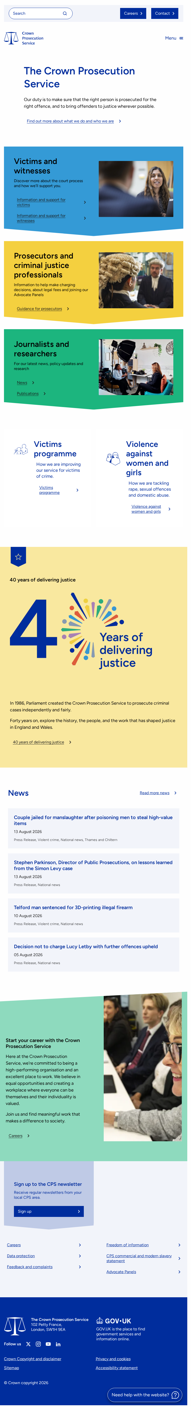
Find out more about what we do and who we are (70, 121)
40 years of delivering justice (38, 742)
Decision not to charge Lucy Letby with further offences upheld (86, 946)
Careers (15, 1135)
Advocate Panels (121, 1271)
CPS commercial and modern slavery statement (139, 1258)
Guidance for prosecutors (39, 308)
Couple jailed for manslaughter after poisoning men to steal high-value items (93, 820)
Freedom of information (127, 1245)
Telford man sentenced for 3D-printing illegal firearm (73, 907)
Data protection (21, 1255)
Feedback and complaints (29, 1266)
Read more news (154, 792)
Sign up (24, 1211)
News (22, 382)
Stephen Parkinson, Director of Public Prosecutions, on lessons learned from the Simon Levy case (93, 865)
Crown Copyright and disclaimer (32, 1358)
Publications (28, 393)
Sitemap (11, 1367)
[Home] (23, 38)
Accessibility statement (117, 1367)
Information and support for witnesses (41, 218)
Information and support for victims (41, 202)
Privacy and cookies (113, 1358)
